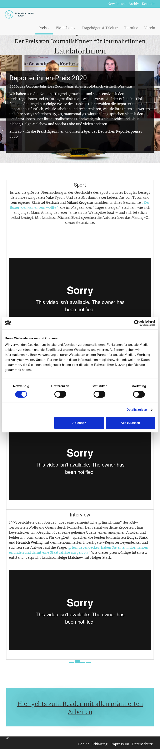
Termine (131, 28)
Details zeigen (136, 409)
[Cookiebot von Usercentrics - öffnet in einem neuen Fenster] (137, 323)
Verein (149, 28)
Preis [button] (43, 28)
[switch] (60, 394)
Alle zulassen (130, 423)
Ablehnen (79, 423)
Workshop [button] (64, 28)
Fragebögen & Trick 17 (100, 28)
